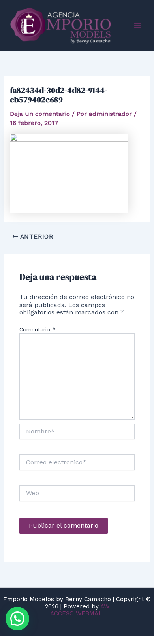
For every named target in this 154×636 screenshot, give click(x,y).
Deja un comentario (40, 113)
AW (104, 606)
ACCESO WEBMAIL (77, 613)
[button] (17, 618)
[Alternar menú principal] (137, 25)
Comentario (37, 329)
